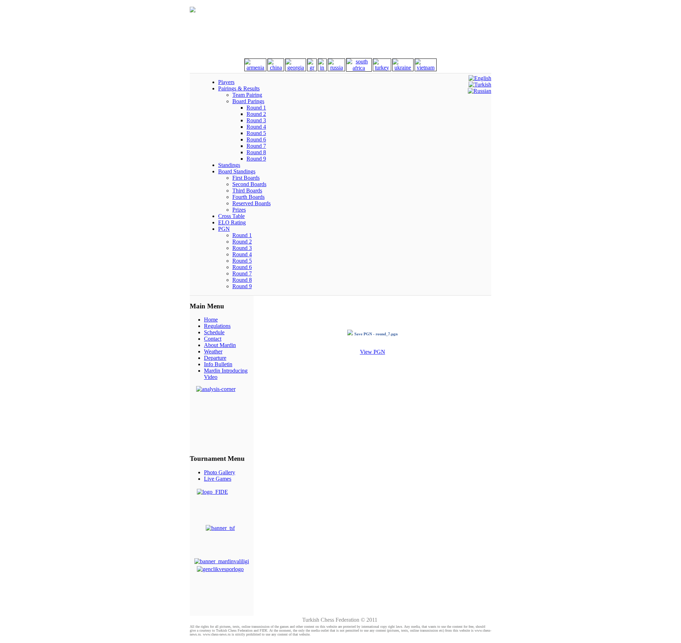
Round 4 (256, 127)
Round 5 (256, 133)
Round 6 (256, 139)
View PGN (372, 352)
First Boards (246, 178)
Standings (229, 165)
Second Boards (249, 184)
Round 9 (256, 159)
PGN (224, 229)
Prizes (239, 210)
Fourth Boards (248, 197)
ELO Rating (232, 222)
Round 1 (256, 108)
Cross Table (231, 216)
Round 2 (256, 114)
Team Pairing (247, 95)
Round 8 (256, 152)
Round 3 (256, 120)
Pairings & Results (239, 88)
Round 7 (256, 146)
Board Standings (236, 171)
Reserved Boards (251, 203)
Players (226, 82)
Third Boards (247, 191)
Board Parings (248, 101)
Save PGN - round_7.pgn (376, 334)
